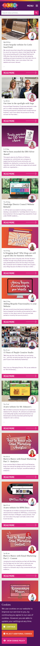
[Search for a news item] (36, 13)
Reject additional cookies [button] (19, 633)
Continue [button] (10, 627)
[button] (10, 6)
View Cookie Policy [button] (16, 640)
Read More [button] (9, 72)
